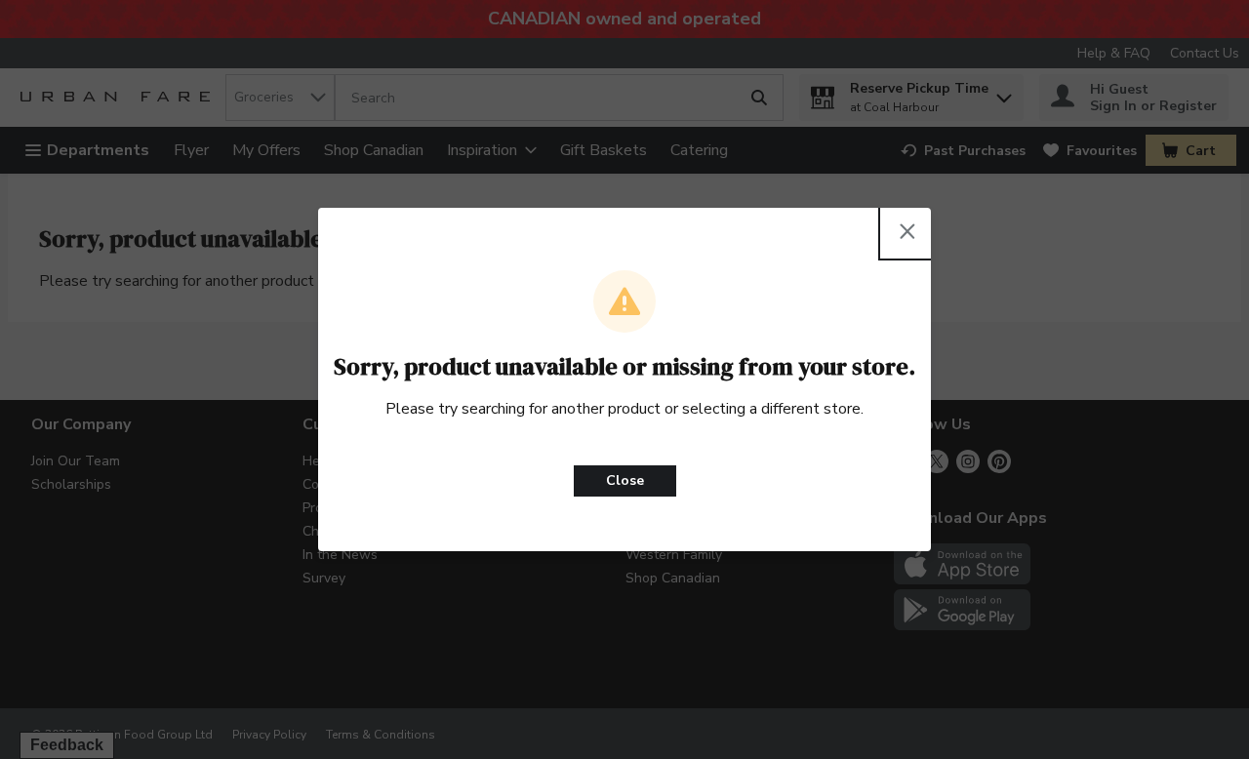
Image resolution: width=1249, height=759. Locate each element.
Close (625, 480)
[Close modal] (907, 231)
